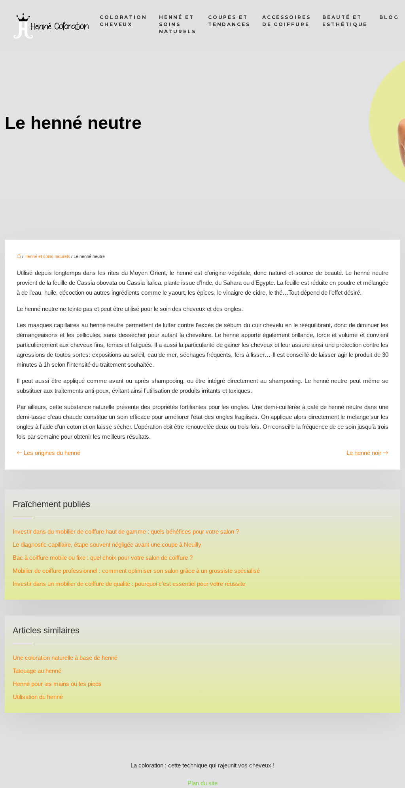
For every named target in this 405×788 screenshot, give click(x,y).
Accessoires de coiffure (286, 20)
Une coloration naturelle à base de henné (65, 657)
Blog (389, 17)
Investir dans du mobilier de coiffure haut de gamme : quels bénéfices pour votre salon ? (126, 531)
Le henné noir (363, 452)
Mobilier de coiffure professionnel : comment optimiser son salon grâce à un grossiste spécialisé (136, 570)
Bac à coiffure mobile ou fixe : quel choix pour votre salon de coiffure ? (103, 557)
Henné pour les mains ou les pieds (57, 683)
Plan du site (202, 783)
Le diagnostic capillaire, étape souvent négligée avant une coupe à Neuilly (107, 544)
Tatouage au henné (37, 670)
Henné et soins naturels (177, 24)
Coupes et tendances (229, 20)
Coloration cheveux (123, 20)
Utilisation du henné (38, 696)
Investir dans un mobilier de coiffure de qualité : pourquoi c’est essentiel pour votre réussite (129, 583)
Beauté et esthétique (344, 20)
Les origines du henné (52, 452)
